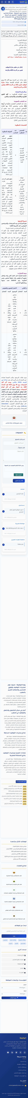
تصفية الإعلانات (13, 997)
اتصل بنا (21, 972)
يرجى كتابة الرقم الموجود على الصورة (14, 465)
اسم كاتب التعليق (20, 439)
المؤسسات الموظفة (19, 1076)
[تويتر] (16, 1052)
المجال (24, 984)
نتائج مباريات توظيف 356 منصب (17, 786)
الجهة (25, 991)
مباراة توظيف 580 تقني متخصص (18, 854)
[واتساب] (24, 1052)
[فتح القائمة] (2, 2)
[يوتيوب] (7, 1052)
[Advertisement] (14, 618)
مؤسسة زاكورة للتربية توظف (18, 801)
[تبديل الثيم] (5, 2)
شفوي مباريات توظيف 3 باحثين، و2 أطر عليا (15, 799)
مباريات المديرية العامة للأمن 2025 (18, 851)
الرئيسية (23, 1061)
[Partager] (3, 9)
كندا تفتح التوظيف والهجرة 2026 (17, 791)
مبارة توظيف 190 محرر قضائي (19, 859)
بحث (14, 936)
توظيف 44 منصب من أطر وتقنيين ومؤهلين (15, 789)
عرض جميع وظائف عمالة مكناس (14, 423)
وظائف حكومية (21, 1064)
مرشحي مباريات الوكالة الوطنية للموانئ (16, 794)
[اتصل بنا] (9, 2)
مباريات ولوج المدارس (18, 959)
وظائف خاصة (21, 1067)
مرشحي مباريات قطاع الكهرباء (19, 846)
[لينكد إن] (12, 1052)
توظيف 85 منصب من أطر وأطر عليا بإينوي (15, 804)
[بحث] (12, 2)
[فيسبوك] (20, 1052)
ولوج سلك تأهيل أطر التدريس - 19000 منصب (16, 849)
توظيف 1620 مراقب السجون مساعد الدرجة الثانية (15, 856)
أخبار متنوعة (21, 964)
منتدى (21, 968)
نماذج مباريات (20, 955)
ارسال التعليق (18, 480)
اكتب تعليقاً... (21, 448)
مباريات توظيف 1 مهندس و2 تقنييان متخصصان (14, 796)
